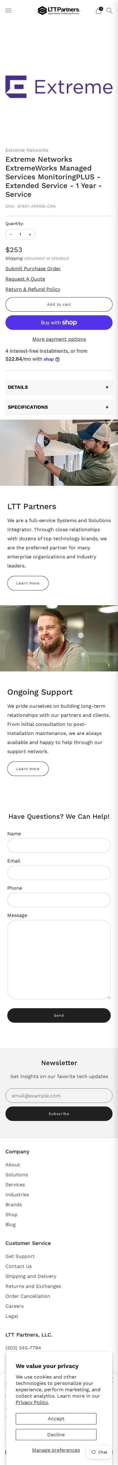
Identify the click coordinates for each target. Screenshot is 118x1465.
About (12, 1165)
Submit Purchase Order (33, 268)
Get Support (20, 1256)
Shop (11, 1214)
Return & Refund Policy (32, 289)
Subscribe (59, 1114)
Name (14, 833)
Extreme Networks (26, 150)
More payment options (59, 339)
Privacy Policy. (32, 1402)
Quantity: (14, 224)
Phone (14, 888)
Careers (14, 1306)
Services (15, 1184)
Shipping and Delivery (30, 1276)
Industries (17, 1194)
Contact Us (18, 1266)
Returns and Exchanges (33, 1286)
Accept (56, 1418)
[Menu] (8, 11)
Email (13, 861)
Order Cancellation (27, 1296)
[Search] (110, 10)
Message (17, 915)
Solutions (16, 1175)
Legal (11, 1316)
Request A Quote (25, 279)
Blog (10, 1224)
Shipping (14, 258)
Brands (13, 1204)
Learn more (28, 583)
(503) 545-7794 (23, 1348)
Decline (56, 1434)
